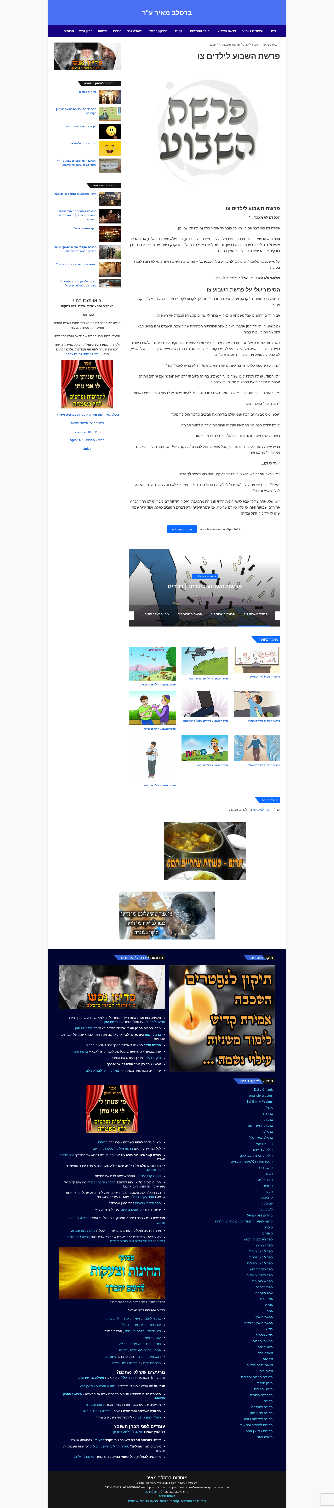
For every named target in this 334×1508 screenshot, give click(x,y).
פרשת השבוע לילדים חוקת (264, 720)
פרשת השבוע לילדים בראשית (158, 684)
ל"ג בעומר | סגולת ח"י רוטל (143, 1331)
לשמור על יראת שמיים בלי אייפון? (76, 264)
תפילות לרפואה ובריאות (256, 1425)
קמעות (100, 1440)
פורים (269, 1305)
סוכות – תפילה (151, 1337)
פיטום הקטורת (95, 1405)
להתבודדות (67, 1155)
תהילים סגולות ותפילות (257, 1377)
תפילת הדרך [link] (152, 1045)
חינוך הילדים (155, 1169)
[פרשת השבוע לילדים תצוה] (152, 758)
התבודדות (266, 1167)
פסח (270, 1311)
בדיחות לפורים (87, 91)
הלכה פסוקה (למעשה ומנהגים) (251, 1161)
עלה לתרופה (264, 1293)
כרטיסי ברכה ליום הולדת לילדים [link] (131, 1241)
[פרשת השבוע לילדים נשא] (204, 748)
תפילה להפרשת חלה (96, 1411)
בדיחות (103, 31)
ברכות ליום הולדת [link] (83, 1231)
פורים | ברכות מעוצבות (145, 1344)
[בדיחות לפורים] (110, 97)
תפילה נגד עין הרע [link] (91, 1377)
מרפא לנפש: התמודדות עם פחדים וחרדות (244, 1221)
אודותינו (133, 1501)
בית (273, 31)
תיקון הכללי (265, 1383)
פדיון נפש (85, 31)
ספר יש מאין (264, 1245)
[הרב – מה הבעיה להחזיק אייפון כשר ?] (110, 199)
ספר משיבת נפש (261, 1269)
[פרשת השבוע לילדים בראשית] (152, 664)
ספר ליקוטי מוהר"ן (260, 1251)
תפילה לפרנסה (155, 1022)
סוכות (269, 1227)
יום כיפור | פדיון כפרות (146, 1325)
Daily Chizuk (263, 1089)
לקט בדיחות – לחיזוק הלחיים (79, 126)
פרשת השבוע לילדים (256, 44)
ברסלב (268, 1131)
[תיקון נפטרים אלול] (110, 234)
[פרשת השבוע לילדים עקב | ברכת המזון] (204, 704)
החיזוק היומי (264, 1143)
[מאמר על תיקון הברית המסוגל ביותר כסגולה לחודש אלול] (110, 283)
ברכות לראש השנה (260, 1125)
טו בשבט (267, 1197)
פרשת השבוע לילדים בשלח (263, 765)
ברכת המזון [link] (153, 1035)
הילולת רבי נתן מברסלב (256, 1155)
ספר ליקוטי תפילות (260, 1263)
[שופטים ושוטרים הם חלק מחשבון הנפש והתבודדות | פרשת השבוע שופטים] (110, 216)
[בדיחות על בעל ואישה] (110, 148)
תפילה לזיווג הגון (261, 1413)
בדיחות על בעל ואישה (83, 143)
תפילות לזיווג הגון (86, 1028)
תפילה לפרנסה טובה (258, 1419)
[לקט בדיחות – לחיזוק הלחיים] (110, 131)
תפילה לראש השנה (124, 1363)
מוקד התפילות (200, 31)
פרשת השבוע (226, 31)
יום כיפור (267, 1203)
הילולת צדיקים (263, 1149)
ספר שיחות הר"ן (262, 1281)
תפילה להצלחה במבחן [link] (128, 1432)
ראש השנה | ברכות (148, 1357)
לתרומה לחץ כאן (154, 1491)
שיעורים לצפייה (252, 31)
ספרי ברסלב (264, 1287)
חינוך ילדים (265, 1179)
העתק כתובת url (182, 529)
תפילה (268, 1401)
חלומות (268, 1185)
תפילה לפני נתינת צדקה (82, 354)
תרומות (69, 31)
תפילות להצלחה (84, 1457)
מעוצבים (110, 1357)
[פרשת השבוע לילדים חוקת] (257, 704)
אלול (269, 1107)
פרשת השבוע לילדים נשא (212, 765)
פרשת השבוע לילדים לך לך (160, 728)
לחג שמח (136, 1350)
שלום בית (266, 1371)
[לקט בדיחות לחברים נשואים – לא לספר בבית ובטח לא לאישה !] (110, 166)
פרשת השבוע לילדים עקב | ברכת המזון (205, 720)
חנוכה (269, 1191)
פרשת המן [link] (111, 1022)
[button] (87, 415)
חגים (269, 1173)
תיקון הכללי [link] (153, 1058)
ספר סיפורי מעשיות (259, 1275)
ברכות (117, 31)
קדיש (178, 31)
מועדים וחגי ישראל (260, 1215)
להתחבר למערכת (264, 810)
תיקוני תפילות (263, 1389)
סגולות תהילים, (119, 1446)
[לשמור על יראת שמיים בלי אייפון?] (110, 269)
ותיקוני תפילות (99, 1446)
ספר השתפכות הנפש (258, 1239)
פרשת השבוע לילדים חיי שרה (205, 585)
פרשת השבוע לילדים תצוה (160, 785)
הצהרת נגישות (167, 1495)
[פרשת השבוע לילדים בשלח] (257, 748)
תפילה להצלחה (262, 1407)
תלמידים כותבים (261, 1395)
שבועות (268, 1359)
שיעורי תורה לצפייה (260, 1365)
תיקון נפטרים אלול (85, 228)
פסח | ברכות (152, 1350)
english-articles (261, 1095)
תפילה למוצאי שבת (148, 1417)
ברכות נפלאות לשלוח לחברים (113, 1149)
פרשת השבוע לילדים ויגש (265, 676)
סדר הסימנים (152, 1363)
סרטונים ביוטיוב (131, 1209)
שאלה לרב (134, 31)
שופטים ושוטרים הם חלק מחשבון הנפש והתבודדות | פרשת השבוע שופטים (76, 215)
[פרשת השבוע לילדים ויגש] (257, 660)
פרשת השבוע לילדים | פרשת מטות (207, 678)
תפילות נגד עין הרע (259, 1431)
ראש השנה (265, 1347)
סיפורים (267, 1233)
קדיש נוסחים (264, 1335)
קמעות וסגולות (263, 1341)
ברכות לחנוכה (152, 1318)
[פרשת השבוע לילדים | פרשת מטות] (204, 661)
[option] (204, 588)
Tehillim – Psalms (259, 1101)
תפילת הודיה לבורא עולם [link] (103, 1070)
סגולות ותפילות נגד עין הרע (97, 1386)
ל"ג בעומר (266, 1209)
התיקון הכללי (158, 31)
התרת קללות (127, 1377)
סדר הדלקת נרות (118, 1318)
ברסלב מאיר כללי (261, 1137)
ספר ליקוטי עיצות (261, 1257)
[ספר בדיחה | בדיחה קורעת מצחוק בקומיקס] (110, 114)
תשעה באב (265, 1437)
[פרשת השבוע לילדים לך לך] (152, 708)
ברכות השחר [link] (79, 1051)
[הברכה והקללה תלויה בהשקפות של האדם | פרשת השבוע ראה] (110, 252)
